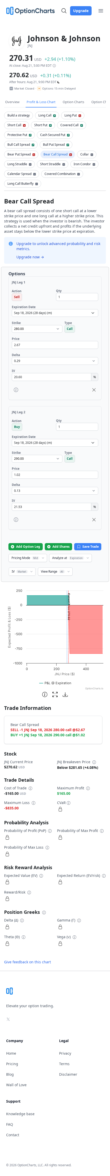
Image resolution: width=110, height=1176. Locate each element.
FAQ (9, 1124)
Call (70, 329)
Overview (12, 102)
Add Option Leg (28, 546)
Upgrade (81, 10)
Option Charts (73, 102)
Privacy (65, 1053)
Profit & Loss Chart (41, 102)
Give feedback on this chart (27, 961)
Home (11, 1053)
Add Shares (61, 546)
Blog (10, 1074)
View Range (52, 571)
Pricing (12, 1063)
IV (19, 571)
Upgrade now (30, 256)
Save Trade (90, 546)
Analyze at (67, 558)
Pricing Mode (25, 558)
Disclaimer (68, 1074)
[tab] (18, 115)
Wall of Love (16, 1084)
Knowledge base (20, 1113)
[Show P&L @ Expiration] (55, 683)
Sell (17, 297)
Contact (12, 1134)
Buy (17, 427)
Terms (64, 1063)
